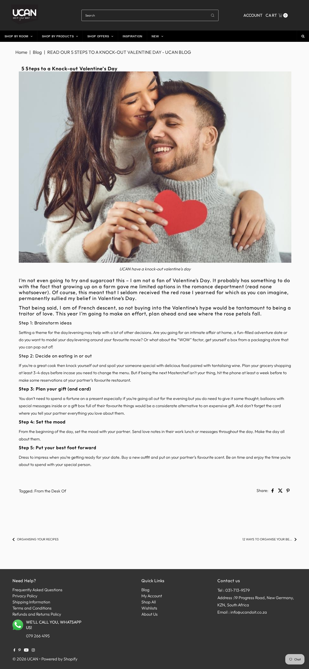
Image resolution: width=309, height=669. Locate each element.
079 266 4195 (38, 635)
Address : (225, 597)
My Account (151, 595)
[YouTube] (26, 650)
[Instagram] (33, 650)
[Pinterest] (19, 650)
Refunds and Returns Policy (36, 614)
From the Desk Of (50, 491)
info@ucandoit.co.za (249, 612)
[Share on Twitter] (280, 490)
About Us (149, 614)
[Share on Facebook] (272, 490)
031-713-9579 (237, 590)
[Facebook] (14, 650)
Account (252, 15)
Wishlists (149, 608)
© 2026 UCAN (25, 659)
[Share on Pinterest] (288, 490)
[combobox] (150, 15)
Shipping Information (31, 602)
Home (21, 52)
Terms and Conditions (32, 608)
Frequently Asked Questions (37, 589)
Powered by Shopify (59, 659)
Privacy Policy (24, 595)
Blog (37, 52)
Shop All (148, 602)
